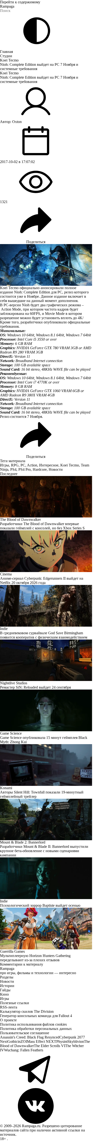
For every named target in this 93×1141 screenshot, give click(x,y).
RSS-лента (8, 1007)
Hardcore (40, 469)
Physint (61, 1041)
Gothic (12, 1041)
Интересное (48, 465)
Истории (7, 986)
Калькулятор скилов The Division (27, 1011)
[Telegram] (46, 1070)
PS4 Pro (24, 469)
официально (30, 288)
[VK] (46, 1106)
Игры (4, 465)
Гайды (5, 990)
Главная (6, 52)
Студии (6, 56)
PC (23, 465)
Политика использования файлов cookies (33, 1024)
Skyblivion (75, 1041)
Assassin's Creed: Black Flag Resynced (29, 1037)
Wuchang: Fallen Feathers (23, 1050)
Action (32, 465)
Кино (4, 994)
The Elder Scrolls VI (49, 1046)
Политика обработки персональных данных (36, 1029)
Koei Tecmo (9, 60)
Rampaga (7, 6)
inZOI (22, 1041)
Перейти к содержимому (20, 2)
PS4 (13, 469)
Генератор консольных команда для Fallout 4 (36, 1016)
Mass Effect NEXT (41, 1041)
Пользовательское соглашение (24, 1033)
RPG (15, 465)
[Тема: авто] (36, 31)
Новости (56, 469)
